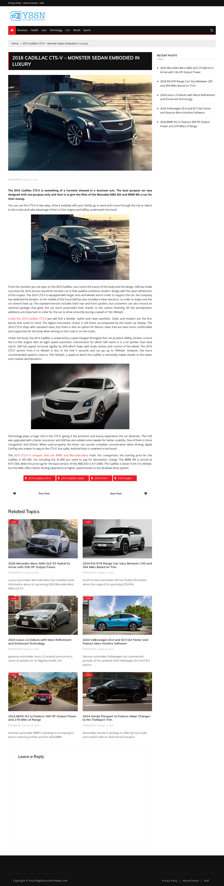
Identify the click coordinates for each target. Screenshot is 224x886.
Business (23, 30)
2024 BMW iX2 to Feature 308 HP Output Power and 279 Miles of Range (42, 718)
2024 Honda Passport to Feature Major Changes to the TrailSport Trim (116, 718)
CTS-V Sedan (125, 478)
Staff (41, 3)
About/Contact (30, 3)
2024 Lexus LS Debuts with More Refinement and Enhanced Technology (39, 641)
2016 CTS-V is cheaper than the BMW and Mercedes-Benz (51, 455)
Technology (56, 30)
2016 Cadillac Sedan (72, 478)
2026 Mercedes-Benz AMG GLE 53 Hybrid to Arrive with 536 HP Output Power (39, 565)
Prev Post (44, 493)
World (76, 30)
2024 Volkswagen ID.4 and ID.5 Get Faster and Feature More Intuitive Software (115, 641)
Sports (87, 30)
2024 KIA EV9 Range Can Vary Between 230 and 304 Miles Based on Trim (117, 565)
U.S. (68, 30)
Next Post (116, 493)
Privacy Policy (14, 3)
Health (34, 30)
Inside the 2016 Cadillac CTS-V (27, 318)
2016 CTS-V (100, 478)
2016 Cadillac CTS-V (39, 478)
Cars (43, 30)
